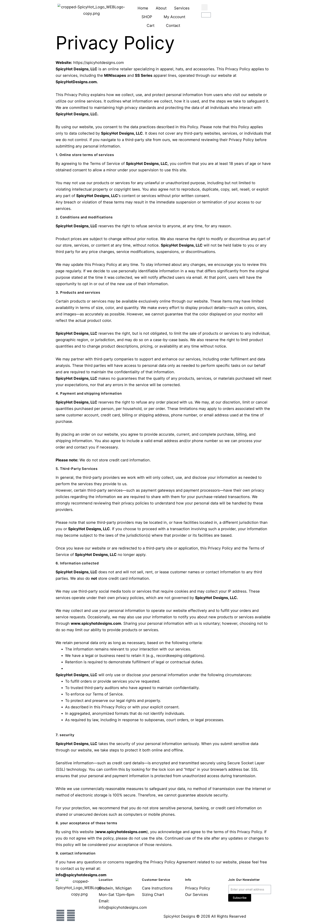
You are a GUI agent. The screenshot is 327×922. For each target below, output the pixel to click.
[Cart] (206, 14)
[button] (204, 7)
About (161, 8)
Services (181, 8)
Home (143, 8)
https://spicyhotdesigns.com (98, 62)
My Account (174, 17)
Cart (150, 25)
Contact (173, 25)
